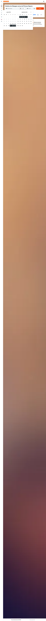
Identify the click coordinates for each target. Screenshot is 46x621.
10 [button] (24, 19)
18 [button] (4, 23)
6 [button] (8, 19)
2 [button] (22, 16)
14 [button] (10, 21)
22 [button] (12, 23)
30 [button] (22, 25)
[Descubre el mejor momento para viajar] (1, 14)
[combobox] (13, 8)
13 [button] (8, 21)
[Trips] (1, 17)
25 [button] (4, 25)
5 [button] (6, 19)
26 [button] (6, 25)
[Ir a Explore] (1, 10)
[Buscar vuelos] (1, 4)
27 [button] (8, 25)
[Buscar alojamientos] (1, 6)
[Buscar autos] (1, 8)
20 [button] (8, 23)
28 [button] (10, 25)
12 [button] (6, 21)
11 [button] (4, 21)
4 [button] (26, 16)
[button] (2, 1)
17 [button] (24, 21)
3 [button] (24, 16)
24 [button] (24, 23)
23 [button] (22, 23)
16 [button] (22, 21)
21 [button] (10, 23)
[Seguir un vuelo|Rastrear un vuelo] (1, 12)
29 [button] (12, 25)
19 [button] (6, 23)
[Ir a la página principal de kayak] (6, 1)
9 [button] (22, 19)
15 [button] (20, 21)
